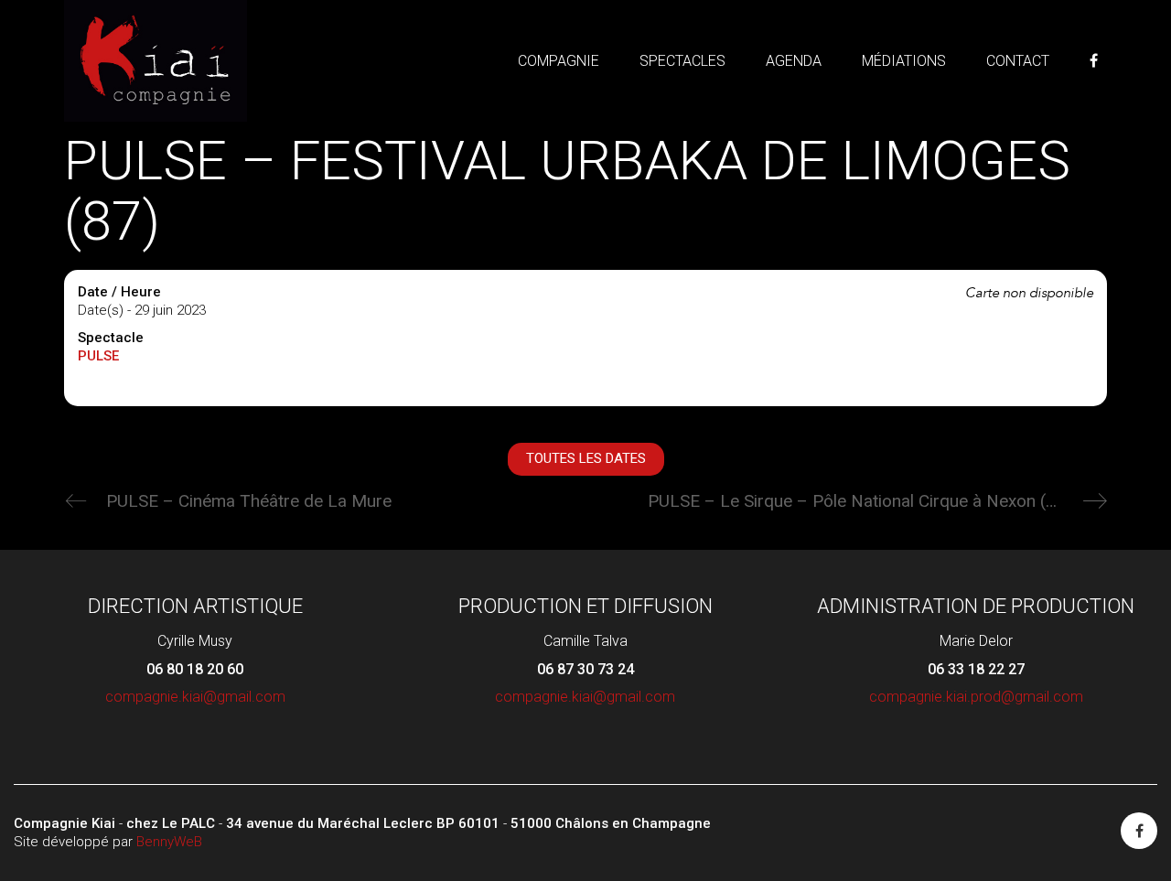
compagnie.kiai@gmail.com (195, 696)
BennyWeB (169, 841)
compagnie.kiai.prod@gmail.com (976, 696)
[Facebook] (1139, 830)
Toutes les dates (586, 458)
